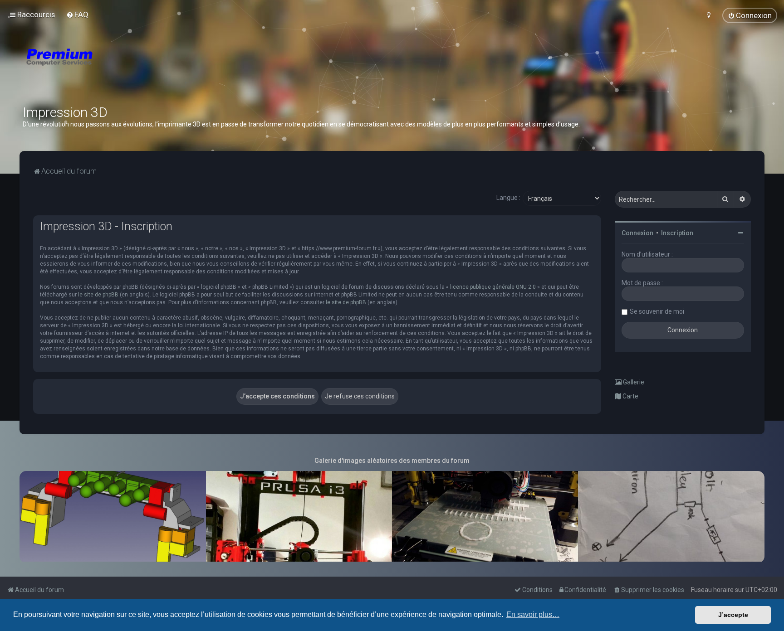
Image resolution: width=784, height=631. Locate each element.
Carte (629, 396)
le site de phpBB (98, 294)
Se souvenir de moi (657, 311)
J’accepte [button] (733, 614)
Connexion (637, 233)
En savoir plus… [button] (532, 614)
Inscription (677, 233)
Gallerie (633, 382)
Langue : (508, 197)
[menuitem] (77, 14)
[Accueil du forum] (113, 68)
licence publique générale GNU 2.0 (493, 287)
